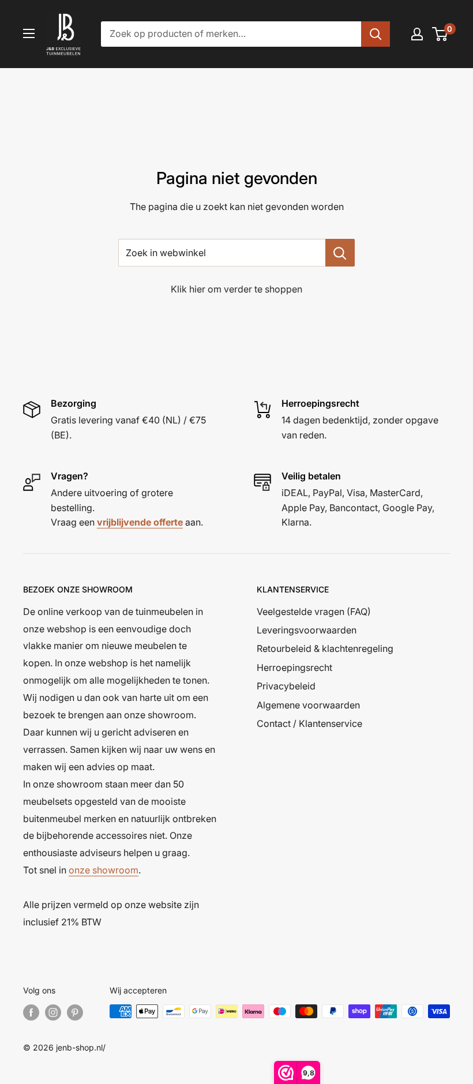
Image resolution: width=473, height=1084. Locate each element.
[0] (440, 34)
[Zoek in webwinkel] (340, 253)
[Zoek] (375, 34)
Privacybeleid (286, 686)
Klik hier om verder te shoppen (236, 289)
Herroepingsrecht (294, 667)
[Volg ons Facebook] (31, 1012)
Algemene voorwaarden (308, 705)
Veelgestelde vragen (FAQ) (314, 611)
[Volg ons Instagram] (53, 1012)
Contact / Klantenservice (309, 723)
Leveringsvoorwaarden (306, 630)
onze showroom (103, 870)
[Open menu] (29, 33)
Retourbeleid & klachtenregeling (325, 648)
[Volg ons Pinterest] (75, 1012)
